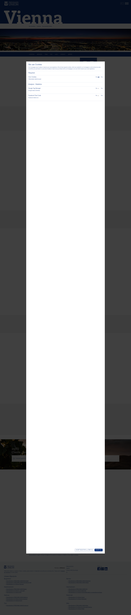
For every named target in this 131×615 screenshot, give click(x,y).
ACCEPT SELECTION (81, 550)
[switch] (99, 88)
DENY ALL (90, 550)
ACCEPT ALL (98, 550)
